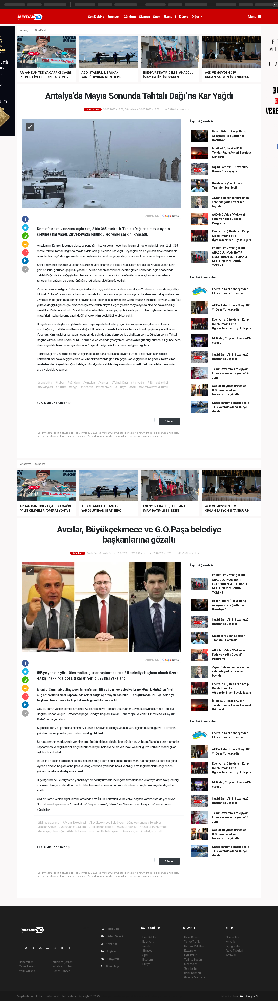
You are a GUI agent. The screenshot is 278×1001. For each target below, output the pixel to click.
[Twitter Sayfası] (28, 948)
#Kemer (103, 382)
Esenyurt (113, 17)
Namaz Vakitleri (194, 946)
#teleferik (86, 387)
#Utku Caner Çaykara (72, 826)
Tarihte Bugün (193, 959)
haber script (175, 996)
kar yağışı (115, 310)
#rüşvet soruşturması (153, 826)
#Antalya (89, 382)
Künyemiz (113, 959)
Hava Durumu (192, 937)
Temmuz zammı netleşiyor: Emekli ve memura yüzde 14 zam (230, 373)
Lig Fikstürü (191, 955)
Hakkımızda (26, 962)
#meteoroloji (104, 387)
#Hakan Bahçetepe (101, 826)
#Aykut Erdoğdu (126, 826)
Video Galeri (114, 936)
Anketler (231, 941)
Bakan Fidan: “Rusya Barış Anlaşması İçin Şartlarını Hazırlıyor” (229, 136)
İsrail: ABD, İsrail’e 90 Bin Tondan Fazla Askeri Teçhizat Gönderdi (231, 153)
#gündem (74, 382)
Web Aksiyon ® (249, 996)
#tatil (132, 387)
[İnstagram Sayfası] (35, 948)
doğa (86, 329)
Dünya (183, 17)
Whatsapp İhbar (62, 966)
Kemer (57, 246)
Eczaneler (190, 950)
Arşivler (111, 951)
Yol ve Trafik (192, 941)
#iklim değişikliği (158, 382)
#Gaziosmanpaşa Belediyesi (144, 822)
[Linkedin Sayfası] (49, 948)
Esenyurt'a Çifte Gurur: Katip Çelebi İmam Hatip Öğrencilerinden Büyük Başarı (231, 236)
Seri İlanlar (190, 968)
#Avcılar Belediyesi (74, 822)
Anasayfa (26, 30)
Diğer (196, 17)
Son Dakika (96, 17)
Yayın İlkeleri (26, 966)
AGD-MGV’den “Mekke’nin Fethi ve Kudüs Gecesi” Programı (229, 219)
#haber (60, 382)
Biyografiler (233, 946)
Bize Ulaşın (112, 966)
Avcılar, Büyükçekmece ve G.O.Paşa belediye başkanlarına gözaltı (229, 390)
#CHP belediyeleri (108, 831)
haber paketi (126, 996)
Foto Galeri (113, 928)
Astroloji (231, 955)
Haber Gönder (61, 971)
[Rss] (56, 948)
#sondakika (44, 382)
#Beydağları (45, 387)
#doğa (73, 387)
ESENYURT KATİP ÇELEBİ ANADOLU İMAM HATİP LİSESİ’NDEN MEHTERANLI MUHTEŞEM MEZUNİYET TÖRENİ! (229, 257)
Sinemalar (190, 964)
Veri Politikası (27, 971)
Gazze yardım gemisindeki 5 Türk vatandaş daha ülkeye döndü (231, 407)
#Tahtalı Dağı (119, 382)
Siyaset (144, 17)
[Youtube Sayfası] (42, 948)
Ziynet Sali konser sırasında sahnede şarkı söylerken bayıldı (230, 202)
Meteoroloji (161, 354)
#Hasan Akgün (46, 826)
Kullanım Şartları (63, 962)
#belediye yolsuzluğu (50, 831)
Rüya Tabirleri (234, 950)
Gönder (169, 421)
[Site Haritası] (64, 948)
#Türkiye (120, 387)
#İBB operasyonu (48, 822)
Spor (156, 17)
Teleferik (104, 300)
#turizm (61, 387)
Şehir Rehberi (192, 973)
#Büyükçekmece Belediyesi (106, 822)
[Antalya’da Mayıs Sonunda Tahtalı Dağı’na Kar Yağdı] (101, 163)
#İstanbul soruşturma (80, 831)
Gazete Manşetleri (195, 977)
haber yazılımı (108, 996)
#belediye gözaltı (151, 831)
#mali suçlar (130, 831)
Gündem (130, 17)
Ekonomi (169, 17)
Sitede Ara (232, 937)
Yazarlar (111, 944)
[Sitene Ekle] (71, 948)
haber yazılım (158, 996)
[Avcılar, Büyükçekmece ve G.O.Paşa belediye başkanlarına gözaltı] (101, 607)
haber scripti (142, 996)
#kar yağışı (137, 382)
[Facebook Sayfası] (20, 948)
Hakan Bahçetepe (124, 714)
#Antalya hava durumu (153, 387)
